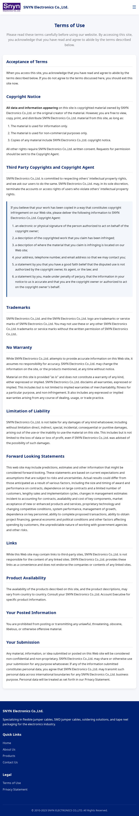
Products (9, 756)
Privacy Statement (15, 789)
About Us (9, 749)
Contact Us (10, 762)
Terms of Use (12, 783)
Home (7, 743)
